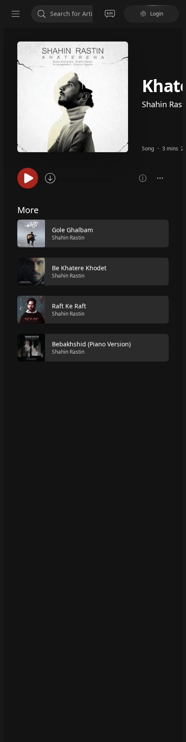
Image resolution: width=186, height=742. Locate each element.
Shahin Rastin (68, 237)
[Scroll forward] (176, 289)
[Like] (156, 234)
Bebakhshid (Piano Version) (91, 344)
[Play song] (27, 178)
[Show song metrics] (142, 178)
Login (156, 13)
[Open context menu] (160, 178)
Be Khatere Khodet (79, 268)
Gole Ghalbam (72, 230)
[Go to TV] (110, 14)
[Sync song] (50, 178)
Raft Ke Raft (69, 306)
